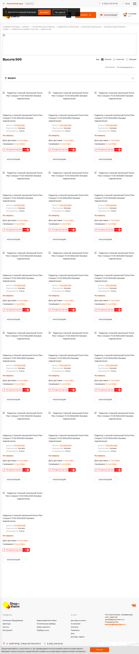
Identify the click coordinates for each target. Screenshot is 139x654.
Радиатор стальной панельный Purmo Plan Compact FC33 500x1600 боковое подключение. (69, 118)
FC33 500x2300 (111, 365)
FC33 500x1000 (20, 525)
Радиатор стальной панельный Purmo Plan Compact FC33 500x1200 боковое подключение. (23, 278)
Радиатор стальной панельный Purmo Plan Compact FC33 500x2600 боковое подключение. (23, 358)
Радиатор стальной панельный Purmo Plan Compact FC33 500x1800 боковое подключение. (114, 118)
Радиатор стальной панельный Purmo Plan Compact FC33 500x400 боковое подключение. (23, 118)
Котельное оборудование (13, 620)
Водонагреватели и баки (46, 620)
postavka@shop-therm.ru (115, 624)
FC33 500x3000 (66, 205)
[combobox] (126, 67)
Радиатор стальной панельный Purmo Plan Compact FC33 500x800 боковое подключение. (23, 198)
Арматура (7, 624)
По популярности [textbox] (124, 67)
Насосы (6, 627)
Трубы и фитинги (43, 627)
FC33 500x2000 (66, 445)
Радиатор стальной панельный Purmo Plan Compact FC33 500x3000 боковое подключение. (69, 198)
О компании (75, 624)
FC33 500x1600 (65, 125)
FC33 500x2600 (20, 365)
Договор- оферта (78, 637)
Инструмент (7, 630)
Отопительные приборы (46, 624)
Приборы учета (43, 630)
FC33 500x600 (110, 205)
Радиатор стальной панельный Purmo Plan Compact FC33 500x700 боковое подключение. (69, 358)
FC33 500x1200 (20, 285)
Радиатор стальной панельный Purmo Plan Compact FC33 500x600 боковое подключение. (114, 198)
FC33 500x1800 (111, 125)
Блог (73, 634)
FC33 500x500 (19, 445)
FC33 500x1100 (65, 285)
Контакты (75, 627)
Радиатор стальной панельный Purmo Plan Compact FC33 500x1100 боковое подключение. (69, 278)
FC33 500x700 (65, 365)
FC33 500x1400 (111, 445)
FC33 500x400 (19, 125)
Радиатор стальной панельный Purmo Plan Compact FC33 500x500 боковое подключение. (23, 438)
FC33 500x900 (110, 285)
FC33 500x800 (19, 205)
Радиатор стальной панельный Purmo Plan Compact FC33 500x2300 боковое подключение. (114, 358)
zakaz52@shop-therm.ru (114, 619)
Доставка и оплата (78, 620)
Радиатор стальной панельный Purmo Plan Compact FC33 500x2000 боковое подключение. (69, 438)
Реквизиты (75, 630)
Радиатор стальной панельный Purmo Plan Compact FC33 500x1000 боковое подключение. (23, 518)
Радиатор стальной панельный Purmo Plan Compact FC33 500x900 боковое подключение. (114, 278)
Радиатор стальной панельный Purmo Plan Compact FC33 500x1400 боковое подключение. (114, 438)
